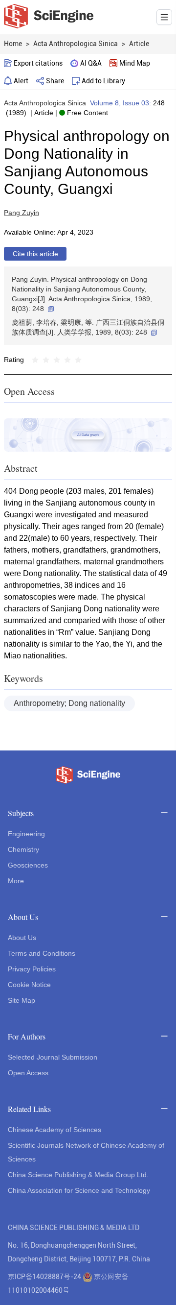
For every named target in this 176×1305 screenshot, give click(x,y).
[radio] (35, 359)
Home (13, 44)
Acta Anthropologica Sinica (45, 103)
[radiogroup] (57, 359)
